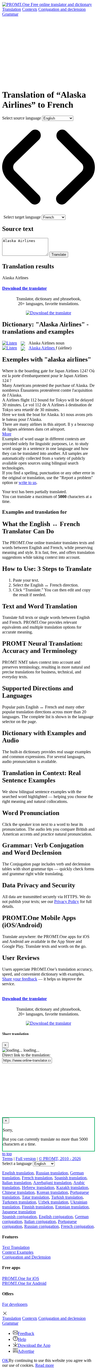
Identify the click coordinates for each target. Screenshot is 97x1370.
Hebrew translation (38, 1187)
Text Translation (16, 1247)
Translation (11, 9)
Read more (44, 1365)
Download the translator (24, 288)
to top (7, 1153)
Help (22, 1339)
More (6, 434)
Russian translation (52, 1173)
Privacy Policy (66, 901)
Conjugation (62, 9)
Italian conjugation (40, 1221)
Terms (7, 1158)
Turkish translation (67, 1197)
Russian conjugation (41, 1226)
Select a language (17, 1163)
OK (5, 1360)
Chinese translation (18, 1192)
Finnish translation (37, 1207)
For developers (14, 1304)
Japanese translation (19, 1211)
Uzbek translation (53, 1202)
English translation (18, 1173)
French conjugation (77, 1226)
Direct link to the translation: (26, 1055)
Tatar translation (35, 1197)
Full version (26, 1158)
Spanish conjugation (19, 1216)
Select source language (21, 118)
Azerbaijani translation (52, 1182)
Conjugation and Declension (26, 1257)
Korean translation (52, 1192)
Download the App (34, 1345)
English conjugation (56, 1216)
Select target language (22, 217)
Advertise (26, 1351)
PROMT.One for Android (24, 1283)
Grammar (10, 14)
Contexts (29, 9)
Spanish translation (70, 1177)
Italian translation (16, 1182)
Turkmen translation (19, 1202)
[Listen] (9, 343)
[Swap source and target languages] (48, 212)
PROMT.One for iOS (20, 1278)
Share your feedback (19, 979)
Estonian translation (72, 1207)
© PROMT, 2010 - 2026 (60, 1158)
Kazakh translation (72, 1187)
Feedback (26, 1333)
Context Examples (17, 1252)
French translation (37, 1177)
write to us (27, 482)
